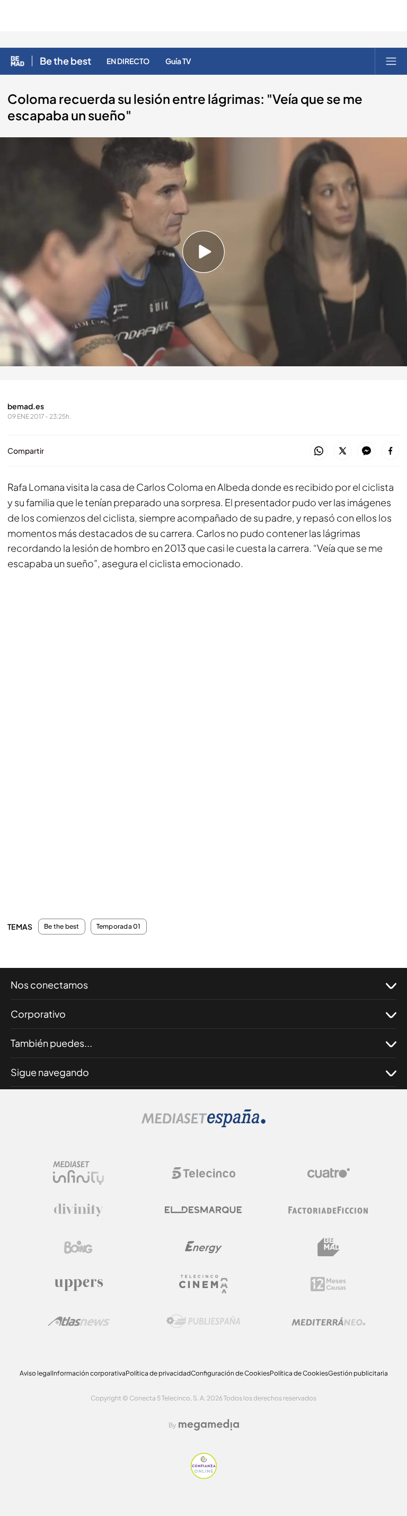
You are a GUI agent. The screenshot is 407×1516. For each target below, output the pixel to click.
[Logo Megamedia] (209, 1424)
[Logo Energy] (203, 1247)
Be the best (65, 61)
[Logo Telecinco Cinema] (203, 1284)
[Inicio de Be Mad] (17, 61)
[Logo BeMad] (328, 1247)
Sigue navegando (50, 1072)
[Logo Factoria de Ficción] (328, 1210)
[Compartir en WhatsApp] (318, 451)
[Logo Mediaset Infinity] (78, 1173)
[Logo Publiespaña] (203, 1321)
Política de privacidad (158, 1373)
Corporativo (38, 1014)
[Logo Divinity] (78, 1210)
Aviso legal (36, 1373)
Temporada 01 (118, 926)
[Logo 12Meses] (328, 1284)
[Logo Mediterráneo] (328, 1321)
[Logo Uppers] (78, 1284)
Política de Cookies (299, 1373)
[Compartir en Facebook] (390, 451)
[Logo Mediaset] (203, 1125)
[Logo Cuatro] (328, 1173)
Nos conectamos (49, 985)
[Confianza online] (204, 1476)
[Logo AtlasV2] (79, 1321)
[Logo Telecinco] (203, 1173)
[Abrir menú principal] (391, 61)
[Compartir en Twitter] (342, 451)
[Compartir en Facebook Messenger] (366, 451)
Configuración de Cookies (230, 1373)
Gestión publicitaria (358, 1373)
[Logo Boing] (78, 1247)
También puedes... (51, 1043)
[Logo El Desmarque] (203, 1209)
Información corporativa (89, 1373)
